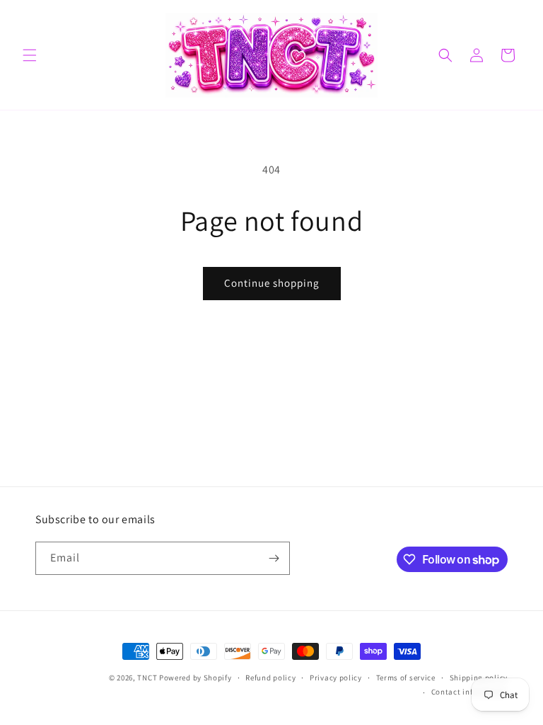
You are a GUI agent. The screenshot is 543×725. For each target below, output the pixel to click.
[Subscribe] (273, 558)
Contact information (469, 692)
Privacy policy (336, 678)
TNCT (147, 678)
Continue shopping (272, 283)
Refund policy (270, 678)
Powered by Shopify (195, 678)
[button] (29, 55)
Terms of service (406, 678)
